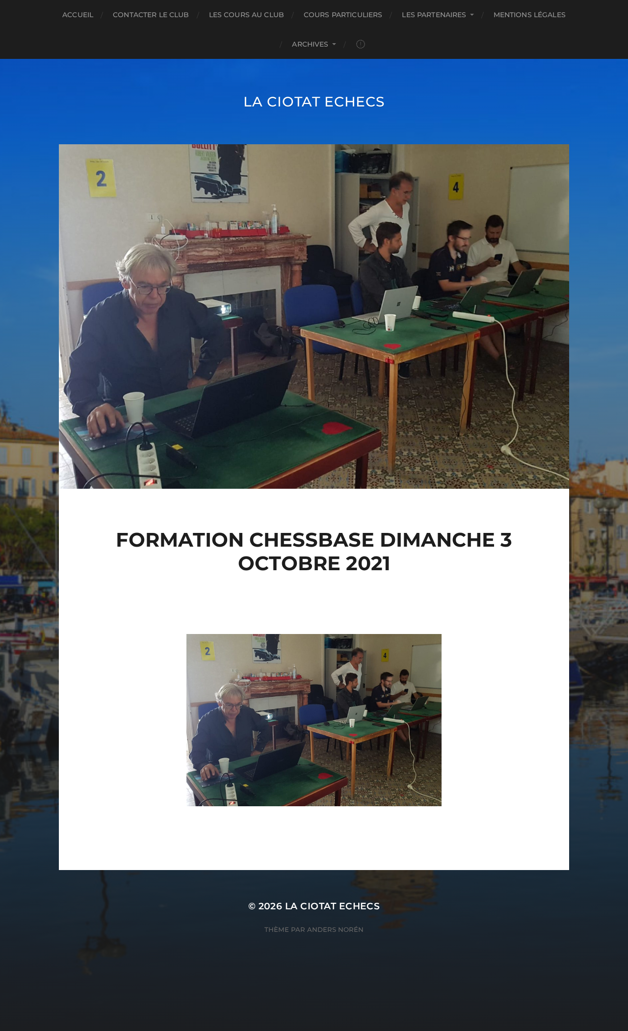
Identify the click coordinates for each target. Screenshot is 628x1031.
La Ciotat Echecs (313, 101)
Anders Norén (335, 929)
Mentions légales (530, 14)
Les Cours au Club (246, 14)
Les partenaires (434, 14)
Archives (310, 44)
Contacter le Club (151, 14)
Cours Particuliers (343, 14)
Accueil (77, 14)
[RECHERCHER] (361, 44)
